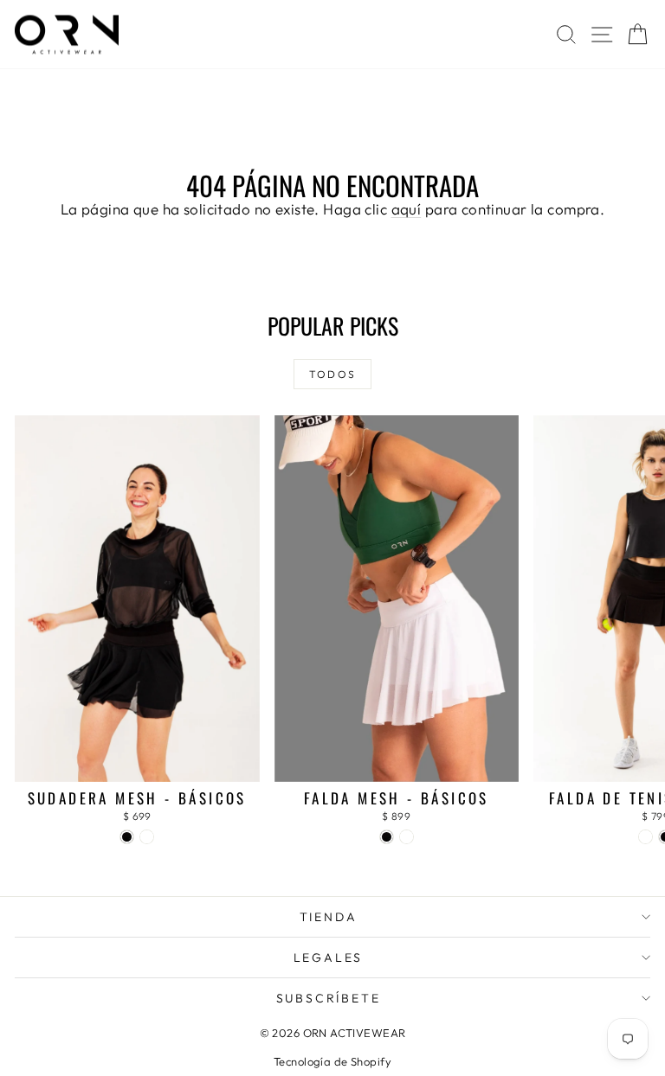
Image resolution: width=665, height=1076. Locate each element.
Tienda (329, 917)
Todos (333, 374)
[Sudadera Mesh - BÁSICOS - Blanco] (146, 836)
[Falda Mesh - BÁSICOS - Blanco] (406, 836)
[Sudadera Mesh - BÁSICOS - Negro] (126, 836)
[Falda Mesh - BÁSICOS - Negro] (386, 836)
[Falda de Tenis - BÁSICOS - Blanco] (645, 836)
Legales (329, 957)
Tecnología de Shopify (332, 1061)
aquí (406, 209)
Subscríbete (328, 998)
